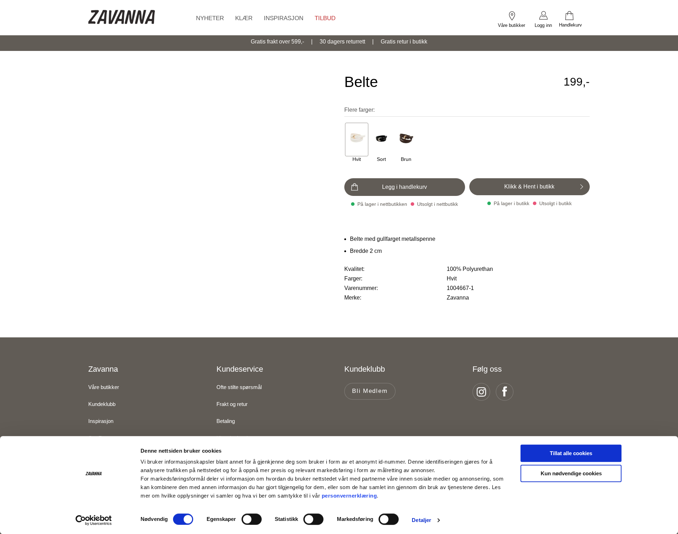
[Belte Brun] (406, 139)
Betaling (225, 421)
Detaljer (421, 520)
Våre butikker (103, 387)
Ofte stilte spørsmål (239, 387)
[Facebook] (507, 392)
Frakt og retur (232, 404)
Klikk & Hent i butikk (529, 187)
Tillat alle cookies (571, 453)
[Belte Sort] (381, 139)
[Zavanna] (121, 17)
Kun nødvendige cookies (571, 473)
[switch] (252, 519)
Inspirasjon (100, 421)
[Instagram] (483, 392)
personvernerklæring (349, 496)
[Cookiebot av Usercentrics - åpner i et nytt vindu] (94, 520)
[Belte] (356, 139)
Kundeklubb (101, 404)
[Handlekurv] (574, 15)
